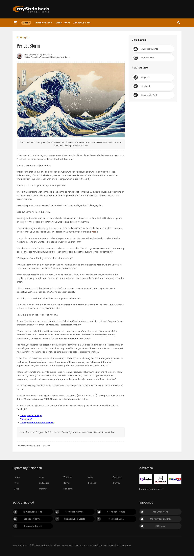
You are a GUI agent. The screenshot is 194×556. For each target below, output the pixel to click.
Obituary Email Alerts (160, 518)
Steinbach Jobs (116, 518)
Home (17, 477)
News (41, 477)
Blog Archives (63, 22)
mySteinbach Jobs (32, 511)
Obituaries (44, 483)
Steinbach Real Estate (74, 518)
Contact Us (125, 545)
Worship (43, 488)
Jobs (90, 477)
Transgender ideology (31, 415)
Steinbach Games (74, 511)
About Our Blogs (81, 22)
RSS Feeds (160, 526)
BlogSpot (145, 77)
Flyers (16, 483)
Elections (67, 488)
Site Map (102, 545)
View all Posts (147, 57)
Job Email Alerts (160, 511)
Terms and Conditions (86, 545)
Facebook (145, 86)
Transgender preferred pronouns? (37, 422)
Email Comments (149, 48)
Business (117, 477)
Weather (67, 477)
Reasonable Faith (149, 95)
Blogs (16, 488)
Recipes (92, 483)
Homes (66, 483)
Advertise (113, 545)
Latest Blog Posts (43, 22)
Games (116, 483)
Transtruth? (26, 419)
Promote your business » (151, 489)
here (94, 231)
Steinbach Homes (116, 511)
